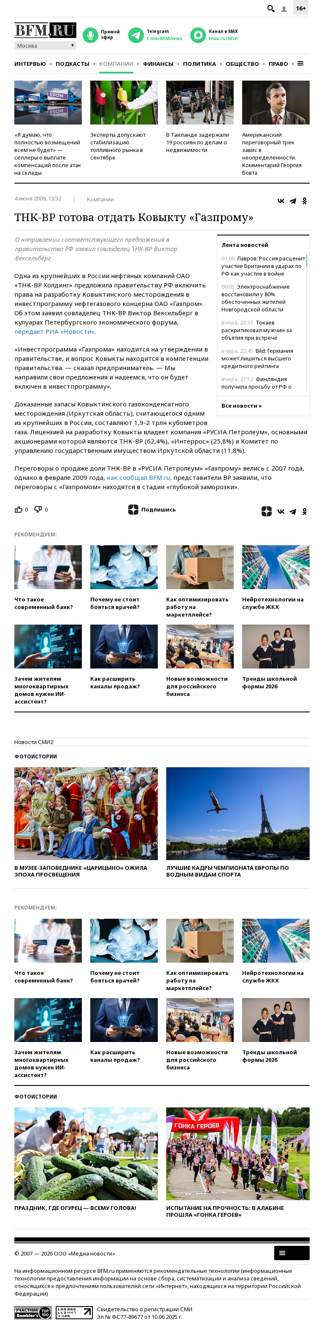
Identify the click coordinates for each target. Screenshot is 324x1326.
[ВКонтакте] (281, 201)
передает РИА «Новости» (54, 331)
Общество (242, 64)
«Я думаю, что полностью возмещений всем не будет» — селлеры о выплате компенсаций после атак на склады (47, 153)
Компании (116, 64)
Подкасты (72, 64)
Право (278, 64)
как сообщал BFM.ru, (139, 477)
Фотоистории (35, 756)
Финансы (158, 64)
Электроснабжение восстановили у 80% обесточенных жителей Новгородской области (255, 298)
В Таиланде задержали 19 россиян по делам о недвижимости (197, 142)
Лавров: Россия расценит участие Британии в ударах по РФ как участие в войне (263, 265)
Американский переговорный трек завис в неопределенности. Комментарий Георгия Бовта (272, 153)
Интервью (30, 64)
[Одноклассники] (305, 201)
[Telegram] (293, 201)
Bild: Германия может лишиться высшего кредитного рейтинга (257, 358)
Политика (199, 64)
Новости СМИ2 (33, 742)
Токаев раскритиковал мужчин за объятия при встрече (256, 330)
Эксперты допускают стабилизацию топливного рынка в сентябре (118, 146)
